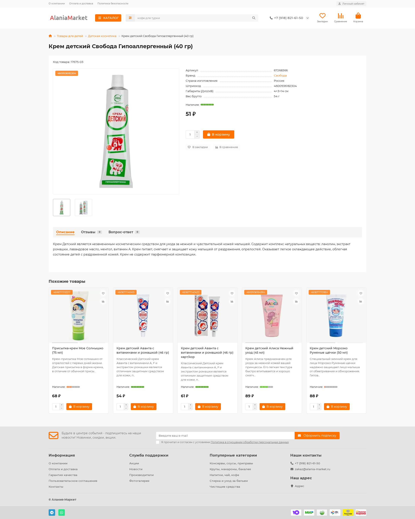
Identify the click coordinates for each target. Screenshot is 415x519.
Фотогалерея (139, 480)
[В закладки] (103, 293)
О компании (57, 3)
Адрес (299, 486)
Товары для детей (70, 36)
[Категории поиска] (130, 18)
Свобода (280, 75)
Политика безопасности (112, 3)
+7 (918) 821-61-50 (307, 463)
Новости (135, 469)
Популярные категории (233, 455)
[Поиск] (253, 17)
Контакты (56, 486)
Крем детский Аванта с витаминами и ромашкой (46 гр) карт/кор (207, 352)
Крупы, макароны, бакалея (230, 469)
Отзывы (90, 232)
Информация (62, 455)
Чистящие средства (225, 486)
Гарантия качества (63, 475)
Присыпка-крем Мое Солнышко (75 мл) (77, 350)
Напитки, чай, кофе (224, 475)
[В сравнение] (103, 301)
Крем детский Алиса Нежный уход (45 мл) (269, 350)
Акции (134, 463)
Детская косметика (102, 36)
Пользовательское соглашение (73, 480)
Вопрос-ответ (123, 232)
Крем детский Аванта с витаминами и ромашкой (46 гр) (143, 350)
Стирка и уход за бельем (229, 480)
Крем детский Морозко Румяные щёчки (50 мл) (329, 350)
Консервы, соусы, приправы (231, 463)
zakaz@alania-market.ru (312, 469)
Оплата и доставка (81, 3)
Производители (141, 475)
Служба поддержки (148, 455)
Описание (65, 232)
